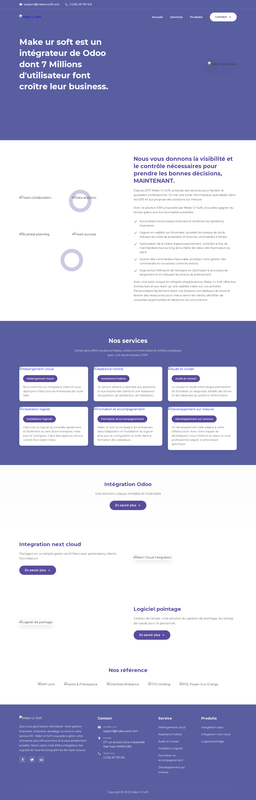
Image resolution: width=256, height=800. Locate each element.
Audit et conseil (168, 741)
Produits (196, 17)
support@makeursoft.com (41, 4)
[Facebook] (22, 759)
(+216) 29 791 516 (81, 4)
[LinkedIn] (41, 759)
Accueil (157, 17)
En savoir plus (125, 505)
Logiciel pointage (212, 741)
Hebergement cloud (171, 727)
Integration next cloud (215, 734)
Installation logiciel (170, 748)
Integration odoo (212, 727)
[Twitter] (32, 759)
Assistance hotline (170, 734)
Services (176, 17)
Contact (221, 17)
